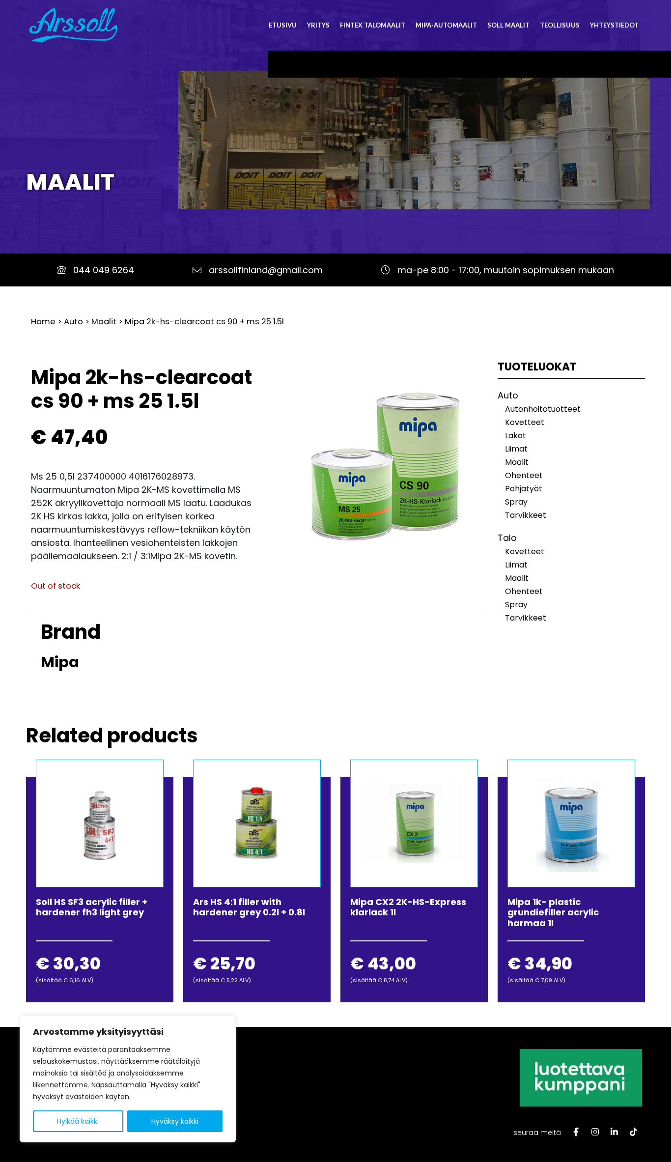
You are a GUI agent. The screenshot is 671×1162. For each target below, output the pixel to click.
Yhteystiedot (614, 25)
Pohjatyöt (523, 488)
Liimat (516, 448)
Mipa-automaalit (446, 25)
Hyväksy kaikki (174, 1121)
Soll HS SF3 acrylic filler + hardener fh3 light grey (91, 907)
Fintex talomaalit (372, 25)
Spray (516, 502)
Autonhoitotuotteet (543, 409)
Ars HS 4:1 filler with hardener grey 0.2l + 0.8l (249, 907)
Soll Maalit (508, 25)
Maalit (70, 182)
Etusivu (283, 25)
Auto (73, 321)
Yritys (318, 25)
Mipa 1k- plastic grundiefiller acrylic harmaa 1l (553, 912)
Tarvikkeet (525, 515)
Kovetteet (524, 422)
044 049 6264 (103, 270)
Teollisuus (560, 25)
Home (43, 321)
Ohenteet (524, 475)
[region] (128, 1079)
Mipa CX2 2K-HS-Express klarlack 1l (408, 907)
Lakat (515, 435)
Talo (507, 538)
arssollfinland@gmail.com (266, 270)
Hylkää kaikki (78, 1121)
